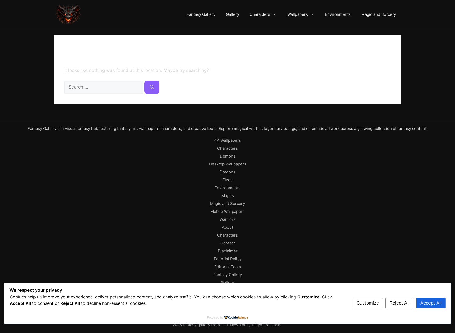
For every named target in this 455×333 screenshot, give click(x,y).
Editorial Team (227, 266)
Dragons (227, 171)
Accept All (431, 303)
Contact (227, 243)
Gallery (232, 14)
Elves (227, 179)
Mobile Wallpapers (227, 211)
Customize (368, 303)
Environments (338, 14)
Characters (260, 14)
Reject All (399, 303)
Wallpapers (297, 14)
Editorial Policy (227, 258)
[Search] (151, 87)
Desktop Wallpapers (227, 163)
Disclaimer (228, 250)
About (227, 227)
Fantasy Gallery (201, 14)
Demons (227, 156)
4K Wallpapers (227, 140)
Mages (227, 195)
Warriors (227, 219)
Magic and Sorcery (378, 14)
